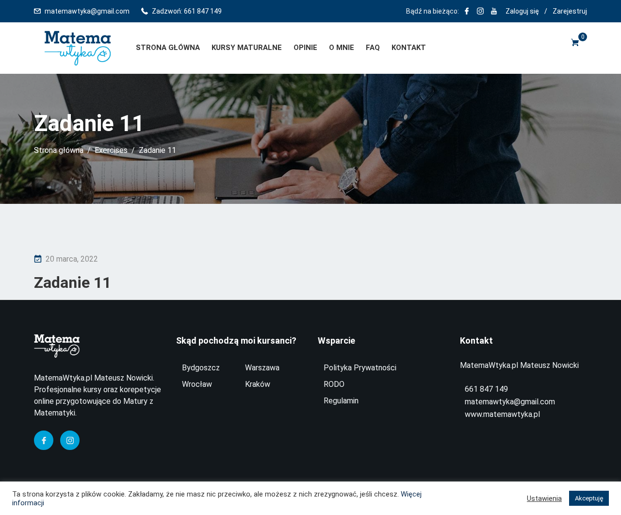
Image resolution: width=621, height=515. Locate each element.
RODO (334, 384)
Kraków (257, 384)
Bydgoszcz (201, 367)
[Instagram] (70, 440)
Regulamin (341, 400)
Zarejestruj (570, 11)
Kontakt (409, 47)
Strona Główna (168, 47)
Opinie (305, 47)
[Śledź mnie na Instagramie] (480, 11)
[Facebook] (43, 440)
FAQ (373, 47)
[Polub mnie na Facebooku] (466, 11)
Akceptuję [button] (589, 498)
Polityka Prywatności (360, 367)
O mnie (341, 47)
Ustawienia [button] (544, 498)
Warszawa (262, 367)
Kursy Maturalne (247, 47)
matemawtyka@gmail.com (87, 11)
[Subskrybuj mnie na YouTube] (493, 11)
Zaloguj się (522, 11)
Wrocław (197, 384)
